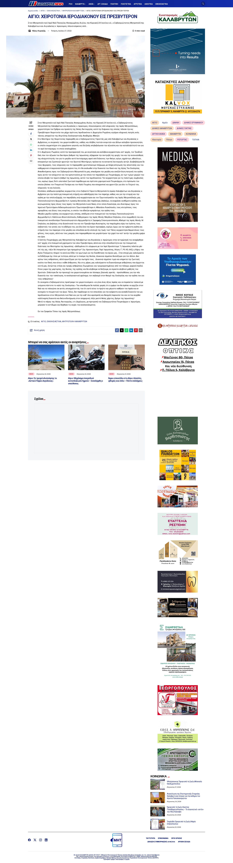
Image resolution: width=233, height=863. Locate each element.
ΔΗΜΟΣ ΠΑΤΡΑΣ (184, 128)
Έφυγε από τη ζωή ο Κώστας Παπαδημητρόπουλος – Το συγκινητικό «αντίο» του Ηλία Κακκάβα (185, 809)
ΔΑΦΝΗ (176, 122)
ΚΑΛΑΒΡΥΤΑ (175, 134)
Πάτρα (169, 139)
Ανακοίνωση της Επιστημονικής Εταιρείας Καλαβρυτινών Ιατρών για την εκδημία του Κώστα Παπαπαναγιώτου (183, 796)
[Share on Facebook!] (31, 133)
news (31, 374)
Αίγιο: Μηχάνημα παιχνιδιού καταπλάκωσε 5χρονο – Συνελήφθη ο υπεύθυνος (85, 381)
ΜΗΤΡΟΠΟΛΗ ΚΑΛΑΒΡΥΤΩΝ (73, 11)
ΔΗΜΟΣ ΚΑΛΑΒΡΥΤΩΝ (162, 128)
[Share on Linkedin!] (31, 150)
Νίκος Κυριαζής (39, 31)
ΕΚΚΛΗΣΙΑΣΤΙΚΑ (53, 11)
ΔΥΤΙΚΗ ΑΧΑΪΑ (158, 134)
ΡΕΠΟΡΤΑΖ (182, 139)
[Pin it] (31, 155)
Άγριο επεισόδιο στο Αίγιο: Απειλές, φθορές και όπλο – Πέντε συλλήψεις (125, 379)
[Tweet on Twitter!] (31, 139)
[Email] (31, 161)
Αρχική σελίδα (33, 11)
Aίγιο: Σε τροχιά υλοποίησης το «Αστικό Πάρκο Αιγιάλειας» (42, 379)
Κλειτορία (156, 139)
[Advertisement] (177, 394)
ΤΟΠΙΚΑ (195, 139)
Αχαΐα (164, 122)
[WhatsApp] (31, 144)
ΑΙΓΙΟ (43, 11)
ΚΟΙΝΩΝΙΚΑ (191, 134)
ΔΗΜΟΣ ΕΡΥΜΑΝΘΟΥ (193, 122)
